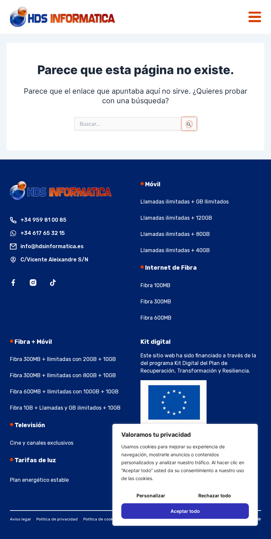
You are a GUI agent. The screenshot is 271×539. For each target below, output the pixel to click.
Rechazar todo (214, 495)
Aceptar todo (185, 511)
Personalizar (150, 495)
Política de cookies (101, 519)
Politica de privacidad (57, 519)
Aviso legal (20, 519)
